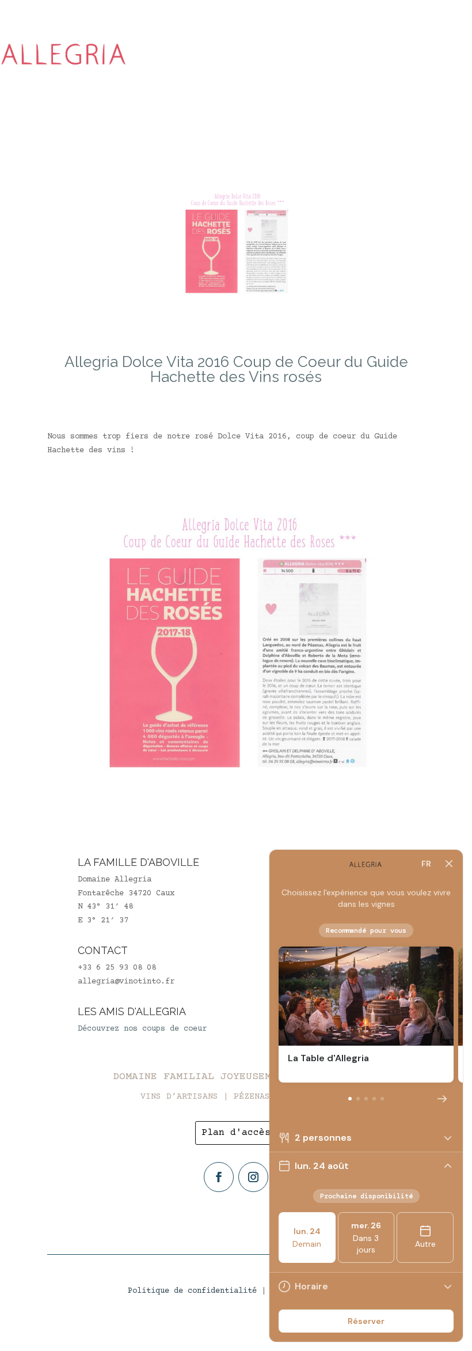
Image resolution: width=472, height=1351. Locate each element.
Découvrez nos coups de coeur (142, 1029)
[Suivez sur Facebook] (219, 1177)
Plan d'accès (236, 1132)
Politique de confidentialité (192, 1291)
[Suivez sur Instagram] (253, 1177)
